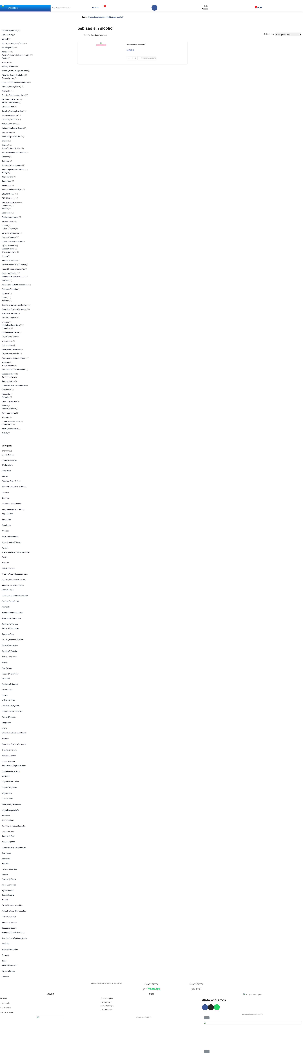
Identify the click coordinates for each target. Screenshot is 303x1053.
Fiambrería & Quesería (10, 684)
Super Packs (6, 471)
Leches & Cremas (8, 700)
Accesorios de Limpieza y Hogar (14, 766)
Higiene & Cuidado (8, 971)
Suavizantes (6, 853)
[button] (257, 7)
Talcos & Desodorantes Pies (12, 905)
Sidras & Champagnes (10, 537)
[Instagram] (211, 1007)
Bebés (4, 961)
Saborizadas (6, 525)
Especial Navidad (8, 455)
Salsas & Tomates (8, 568)
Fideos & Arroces (8, 590)
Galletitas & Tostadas (10, 651)
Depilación (5, 944)
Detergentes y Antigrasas (11, 804)
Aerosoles (5, 863)
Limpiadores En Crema (10, 782)
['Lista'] (82, 35)
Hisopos (5, 900)
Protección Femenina (10, 949)
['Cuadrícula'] (79, 35)
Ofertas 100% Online (9, 461)
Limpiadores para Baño (10, 810)
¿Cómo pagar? (106, 1002)
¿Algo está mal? (106, 1009)
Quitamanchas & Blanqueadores (14, 847)
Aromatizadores (8, 820)
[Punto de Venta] (3, 8)
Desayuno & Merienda (10, 624)
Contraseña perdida (6, 1012)
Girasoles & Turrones (9, 750)
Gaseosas (5, 498)
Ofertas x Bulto (7, 465)
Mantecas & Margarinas (11, 706)
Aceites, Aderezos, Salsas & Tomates (16, 552)
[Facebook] (154, 8)
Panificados (6, 607)
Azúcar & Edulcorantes (10, 628)
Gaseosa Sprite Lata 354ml (136, 44)
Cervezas (5, 492)
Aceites (4, 557)
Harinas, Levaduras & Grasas (12, 613)
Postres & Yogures (9, 717)
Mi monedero (6, 1007)
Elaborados (6, 678)
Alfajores (5, 738)
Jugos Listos (6, 519)
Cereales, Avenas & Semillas (12, 640)
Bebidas (5, 476)
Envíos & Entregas (107, 1006)
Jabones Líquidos (8, 842)
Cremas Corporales (9, 917)
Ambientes (6, 816)
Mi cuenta (3, 998)
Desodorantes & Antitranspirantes (14, 938)
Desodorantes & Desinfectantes (14, 826)
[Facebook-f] (205, 1007)
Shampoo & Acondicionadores (13, 932)
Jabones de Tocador (9, 922)
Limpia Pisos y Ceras (9, 787)
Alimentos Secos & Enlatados (13, 585)
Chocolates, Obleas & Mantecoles (14, 733)
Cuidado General (8, 895)
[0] (102, 7)
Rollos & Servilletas (9, 885)
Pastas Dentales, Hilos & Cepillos (14, 911)
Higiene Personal (8, 891)
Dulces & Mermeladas (10, 645)
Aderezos (5, 563)
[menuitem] (13, 8)
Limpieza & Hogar (8, 761)
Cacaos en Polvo (8, 634)
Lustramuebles (7, 799)
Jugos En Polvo (7, 514)
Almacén (5, 548)
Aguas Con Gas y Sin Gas (11, 481)
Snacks (4, 662)
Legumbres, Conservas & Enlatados (15, 595)
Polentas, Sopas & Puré (10, 601)
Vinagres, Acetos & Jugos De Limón (15, 574)
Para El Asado (7, 668)
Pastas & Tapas (7, 690)
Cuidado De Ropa (8, 832)
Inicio (84, 17)
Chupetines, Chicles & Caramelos (14, 744)
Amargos (5, 531)
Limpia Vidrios (7, 793)
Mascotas (5, 977)
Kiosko (4, 728)
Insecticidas (6, 859)
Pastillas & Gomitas (9, 756)
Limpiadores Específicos (11, 771)
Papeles (5, 875)
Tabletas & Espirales (9, 869)
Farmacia (5, 955)
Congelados (6, 723)
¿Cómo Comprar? (107, 998)
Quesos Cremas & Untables (12, 711)
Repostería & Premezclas (11, 618)
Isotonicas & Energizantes (11, 504)
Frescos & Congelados (10, 674)
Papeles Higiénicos (9, 879)
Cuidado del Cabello (9, 928)
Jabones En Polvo (8, 836)
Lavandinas (6, 776)
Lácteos (5, 695)
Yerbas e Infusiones (9, 657)
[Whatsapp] (217, 1007)
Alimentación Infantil (9, 965)
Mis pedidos (6, 1003)
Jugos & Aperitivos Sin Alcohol (13, 509)
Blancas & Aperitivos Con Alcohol (14, 487)
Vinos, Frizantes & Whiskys (11, 542)
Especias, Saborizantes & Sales (13, 580)
